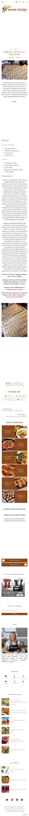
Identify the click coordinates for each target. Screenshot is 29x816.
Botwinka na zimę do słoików (18, 789)
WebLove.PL (14, 806)
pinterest (14, 683)
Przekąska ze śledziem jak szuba (21, 497)
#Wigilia (18, 57)
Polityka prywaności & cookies (17, 810)
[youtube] (17, 2)
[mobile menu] (2, 2)
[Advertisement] (14, 30)
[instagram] (19, 2)
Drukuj (10, 396)
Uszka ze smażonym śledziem (14, 297)
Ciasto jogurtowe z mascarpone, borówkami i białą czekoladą (18, 702)
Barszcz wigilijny (17, 276)
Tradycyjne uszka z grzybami (14, 289)
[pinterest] (22, 2)
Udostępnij (21, 396)
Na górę (24, 814)
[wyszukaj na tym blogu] (27, 2)
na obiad (17, 385)
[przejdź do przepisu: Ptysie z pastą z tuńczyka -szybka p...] (21, 483)
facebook (14, 678)
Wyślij (22, 399)
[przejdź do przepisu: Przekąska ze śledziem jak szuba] (8, 496)
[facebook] (23, 2)
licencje (13, 808)
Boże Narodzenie (14, 383)
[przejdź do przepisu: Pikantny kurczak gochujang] (8, 444)
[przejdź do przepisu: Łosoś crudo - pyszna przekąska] (8, 470)
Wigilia (22, 385)
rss (23, 683)
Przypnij (9, 399)
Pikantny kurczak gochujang (21, 445)
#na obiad (11, 57)
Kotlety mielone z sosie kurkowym (8, 458)
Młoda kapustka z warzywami (18, 780)
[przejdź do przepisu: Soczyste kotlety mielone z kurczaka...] (21, 431)
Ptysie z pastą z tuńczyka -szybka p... (8, 484)
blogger (6, 683)
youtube (6, 678)
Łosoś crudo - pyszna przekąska (21, 471)
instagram (23, 678)
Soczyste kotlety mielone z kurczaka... (8, 432)
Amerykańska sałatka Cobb (17, 750)
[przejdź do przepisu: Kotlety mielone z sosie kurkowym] (21, 457)
